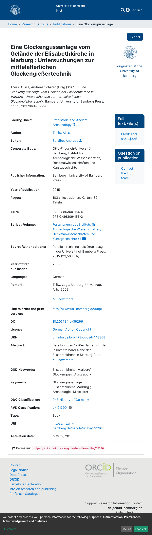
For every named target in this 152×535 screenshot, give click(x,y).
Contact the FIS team (127, 173)
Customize (9, 529)
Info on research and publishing (33, 489)
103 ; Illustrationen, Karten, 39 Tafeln (75, 200)
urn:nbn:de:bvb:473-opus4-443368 (79, 337)
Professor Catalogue (25, 494)
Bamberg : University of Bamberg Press (78, 177)
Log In (135, 10)
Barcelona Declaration (26, 484)
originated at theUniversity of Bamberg (129, 71)
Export (135, 37)
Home (12, 24)
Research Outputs (35, 24)
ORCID (14, 479)
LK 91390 (60, 408)
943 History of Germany (71, 400)
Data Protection (21, 475)
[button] (127, 10)
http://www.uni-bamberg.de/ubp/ (77, 309)
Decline (126, 529)
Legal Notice (19, 470)
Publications (62, 24)
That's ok (141, 529)
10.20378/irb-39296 (68, 321)
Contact (16, 465)
